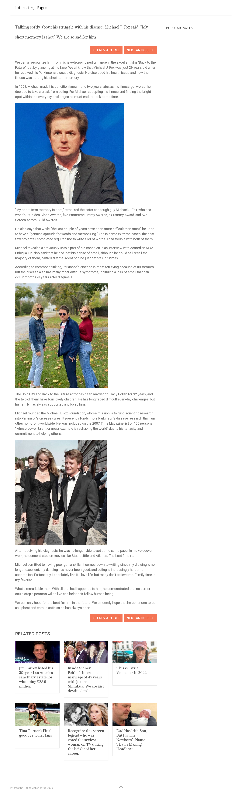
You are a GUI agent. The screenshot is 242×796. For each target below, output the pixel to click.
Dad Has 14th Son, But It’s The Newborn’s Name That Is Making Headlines (131, 739)
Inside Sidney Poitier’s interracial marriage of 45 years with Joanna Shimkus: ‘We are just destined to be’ (86, 679)
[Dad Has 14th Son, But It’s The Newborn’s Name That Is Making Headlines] (134, 714)
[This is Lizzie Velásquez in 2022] (134, 652)
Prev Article (108, 50)
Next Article (138, 50)
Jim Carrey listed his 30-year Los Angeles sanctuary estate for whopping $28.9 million (36, 677)
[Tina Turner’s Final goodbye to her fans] (37, 714)
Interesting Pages (31, 8)
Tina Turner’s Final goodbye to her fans (35, 732)
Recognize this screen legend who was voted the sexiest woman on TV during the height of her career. (86, 742)
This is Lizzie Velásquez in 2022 (131, 670)
